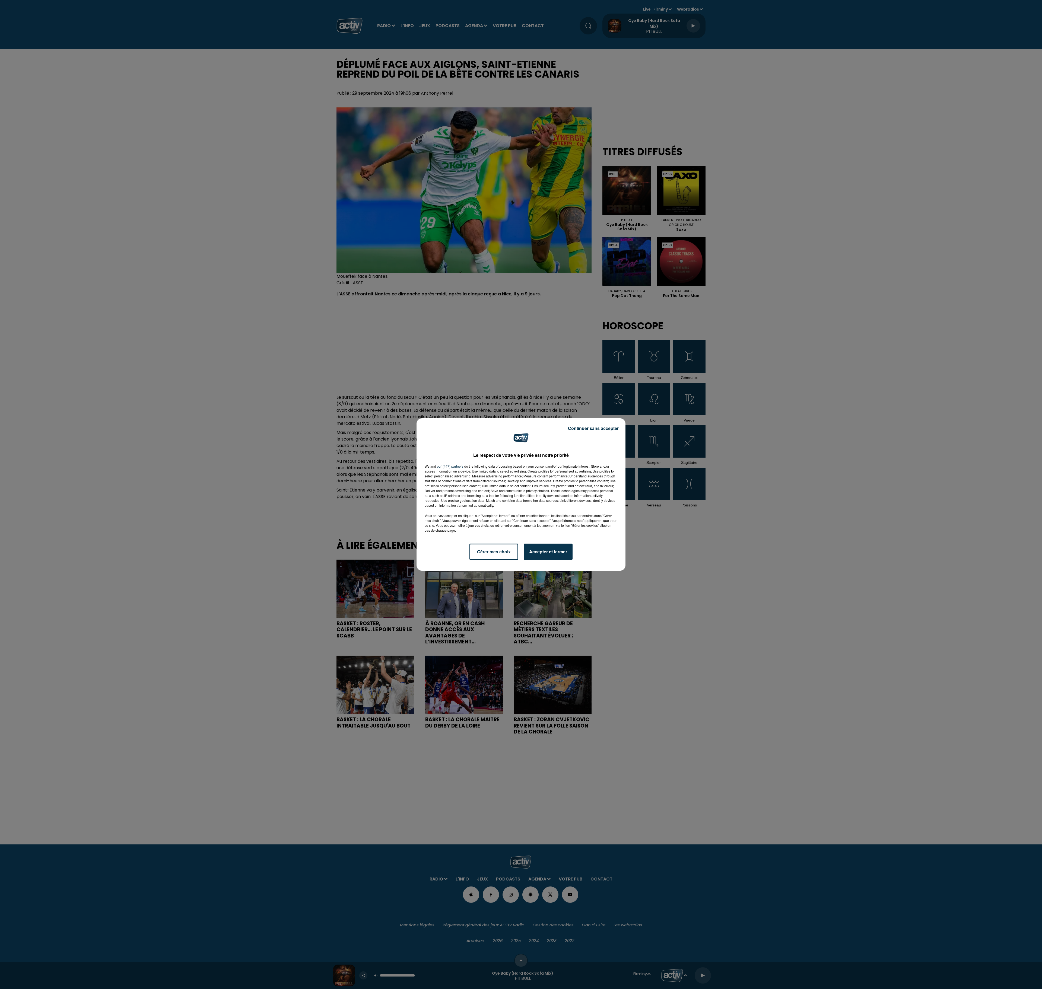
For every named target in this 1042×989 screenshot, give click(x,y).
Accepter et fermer (548, 551)
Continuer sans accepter (593, 428)
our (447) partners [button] (450, 466)
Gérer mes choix (494, 551)
